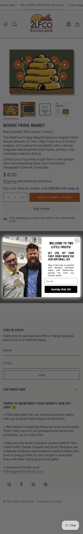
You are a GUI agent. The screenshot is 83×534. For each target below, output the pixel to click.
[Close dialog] (77, 240)
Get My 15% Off (61, 289)
